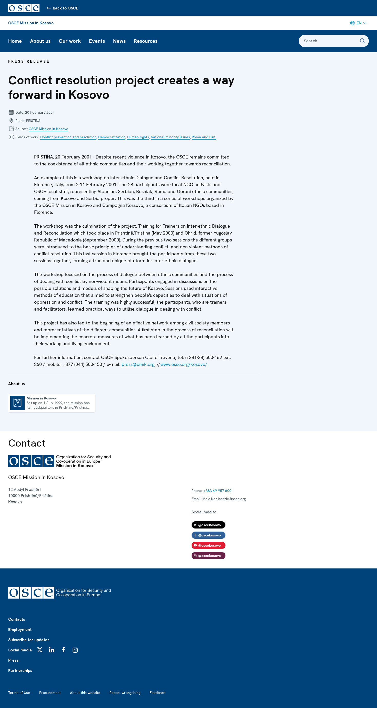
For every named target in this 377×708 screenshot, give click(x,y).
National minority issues (170, 137)
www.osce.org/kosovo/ (183, 364)
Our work (70, 41)
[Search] (362, 41)
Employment (20, 629)
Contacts (16, 619)
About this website (85, 692)
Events (97, 41)
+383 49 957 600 (217, 490)
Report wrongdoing (125, 692)
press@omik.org (138, 364)
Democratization (111, 137)
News (119, 41)
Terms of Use (19, 692)
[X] (40, 649)
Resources (145, 41)
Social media (20, 650)
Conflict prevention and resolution (68, 137)
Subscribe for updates (28, 639)
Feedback (157, 692)
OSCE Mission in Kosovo (31, 23)
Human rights (138, 137)
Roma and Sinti (204, 137)
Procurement (50, 692)
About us (40, 41)
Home (15, 41)
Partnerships (20, 670)
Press (13, 660)
